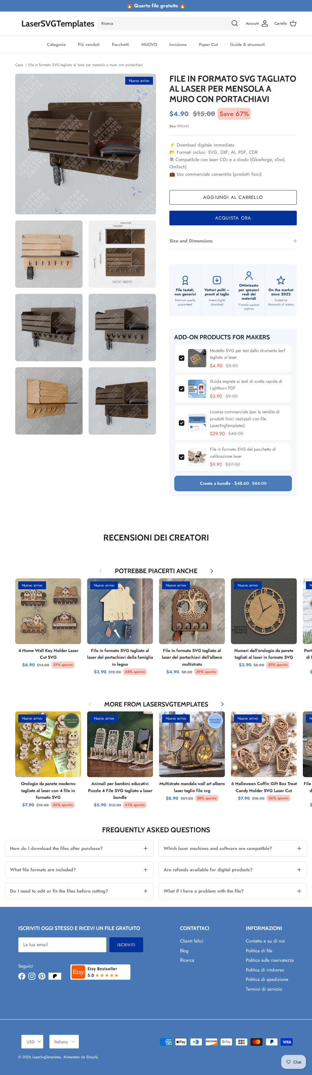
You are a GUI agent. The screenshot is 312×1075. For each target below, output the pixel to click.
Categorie (56, 44)
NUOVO (149, 44)
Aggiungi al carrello (233, 197)
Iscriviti (126, 945)
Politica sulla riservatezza (270, 960)
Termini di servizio (264, 989)
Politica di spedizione (267, 979)
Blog (184, 950)
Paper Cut (208, 44)
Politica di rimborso (265, 970)
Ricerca (187, 960)
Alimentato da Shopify (80, 1057)
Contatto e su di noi (265, 941)
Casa (19, 65)
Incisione (178, 44)
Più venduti (89, 44)
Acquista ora (233, 218)
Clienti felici (191, 941)
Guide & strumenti (247, 44)
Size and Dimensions (191, 241)
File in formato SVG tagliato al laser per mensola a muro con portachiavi (85, 65)
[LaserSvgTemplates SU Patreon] (54, 976)
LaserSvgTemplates (46, 1057)
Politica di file (259, 950)
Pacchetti (120, 44)
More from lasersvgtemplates (156, 704)
